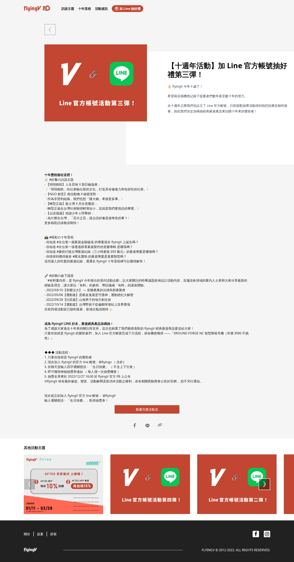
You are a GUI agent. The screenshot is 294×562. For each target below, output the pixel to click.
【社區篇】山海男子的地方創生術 (87, 299)
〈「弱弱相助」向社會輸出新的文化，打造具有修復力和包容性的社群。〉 (97, 189)
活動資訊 (101, 8)
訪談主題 (67, 8)
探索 (53, 534)
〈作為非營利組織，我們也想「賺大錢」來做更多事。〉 (84, 199)
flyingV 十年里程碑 (110, 261)
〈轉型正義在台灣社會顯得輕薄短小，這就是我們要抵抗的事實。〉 (92, 208)
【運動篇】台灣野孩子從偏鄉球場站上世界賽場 (96, 304)
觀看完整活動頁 (147, 409)
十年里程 (84, 8)
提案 (40, 534)
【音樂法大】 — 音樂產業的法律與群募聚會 (94, 290)
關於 (27, 534)
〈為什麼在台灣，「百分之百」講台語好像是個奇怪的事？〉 (87, 218)
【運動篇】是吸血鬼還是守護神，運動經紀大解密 (98, 295)
